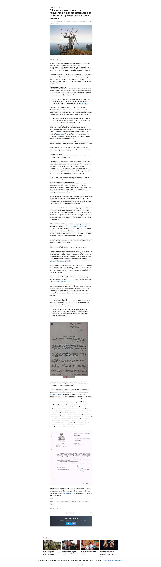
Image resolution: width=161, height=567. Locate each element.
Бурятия (52, 504)
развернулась (70, 184)
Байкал (51, 7)
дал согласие (82, 94)
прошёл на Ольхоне (71, 126)
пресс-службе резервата (64, 281)
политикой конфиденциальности (114, 560)
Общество (73, 501)
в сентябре (73, 69)
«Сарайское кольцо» (55, 394)
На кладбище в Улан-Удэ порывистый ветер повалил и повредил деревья (51, 553)
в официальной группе (66, 493)
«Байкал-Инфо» (65, 285)
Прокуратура (85, 501)
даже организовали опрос (62, 192)
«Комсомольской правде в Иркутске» (60, 261)
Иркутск (57, 501)
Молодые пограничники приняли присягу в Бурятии (70, 552)
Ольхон (79, 501)
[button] (69, 377)
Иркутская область (65, 501)
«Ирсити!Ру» (84, 103)
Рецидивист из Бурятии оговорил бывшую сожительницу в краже (107, 553)
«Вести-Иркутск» (60, 134)
